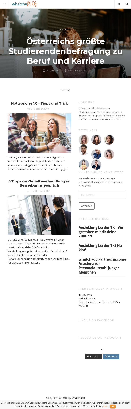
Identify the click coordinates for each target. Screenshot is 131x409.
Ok (112, 406)
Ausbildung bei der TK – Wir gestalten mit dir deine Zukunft (101, 232)
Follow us (112, 356)
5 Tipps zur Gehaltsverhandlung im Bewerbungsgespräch (39, 183)
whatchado (78, 398)
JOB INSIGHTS (64, 29)
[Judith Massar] (109, 154)
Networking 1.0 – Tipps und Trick (39, 103)
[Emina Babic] (84, 164)
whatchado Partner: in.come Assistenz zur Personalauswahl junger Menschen (102, 266)
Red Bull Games (87, 298)
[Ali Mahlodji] (96, 154)
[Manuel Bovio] (96, 164)
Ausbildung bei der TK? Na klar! (100, 247)
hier (119, 119)
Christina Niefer (77, 70)
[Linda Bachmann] (84, 140)
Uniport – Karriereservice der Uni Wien (99, 302)
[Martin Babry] (84, 150)
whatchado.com (87, 111)
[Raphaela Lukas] (96, 140)
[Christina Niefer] (109, 140)
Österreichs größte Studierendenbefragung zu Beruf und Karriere (65, 51)
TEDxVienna (85, 294)
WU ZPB (83, 305)
